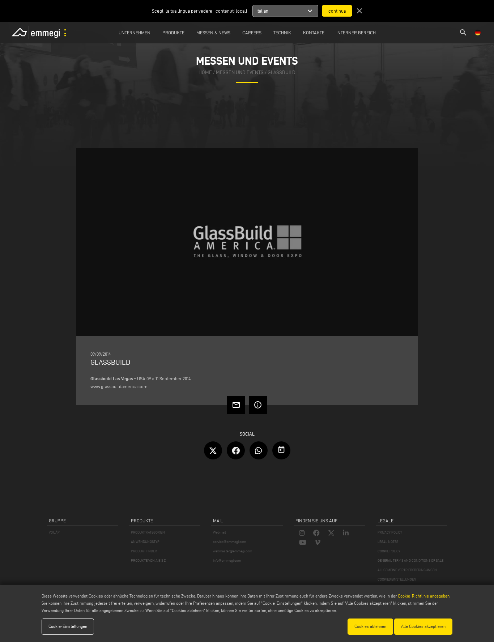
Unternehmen (134, 32)
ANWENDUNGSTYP (145, 542)
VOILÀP (54, 532)
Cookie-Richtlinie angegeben (424, 596)
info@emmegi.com (227, 560)
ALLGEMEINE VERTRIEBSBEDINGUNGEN (407, 570)
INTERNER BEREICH (356, 32)
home (205, 73)
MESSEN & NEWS (213, 32)
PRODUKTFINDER (144, 551)
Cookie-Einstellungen (67, 626)
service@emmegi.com (229, 542)
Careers (251, 32)
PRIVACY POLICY (390, 532)
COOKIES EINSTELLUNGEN (397, 579)
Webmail (219, 532)
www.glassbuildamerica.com (119, 386)
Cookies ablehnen (370, 626)
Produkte (173, 32)
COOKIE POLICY (389, 551)
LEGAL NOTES (388, 542)
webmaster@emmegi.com (232, 551)
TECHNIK (282, 32)
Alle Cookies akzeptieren (423, 626)
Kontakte (313, 32)
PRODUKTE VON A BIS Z (148, 560)
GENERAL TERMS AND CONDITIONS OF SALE (410, 560)
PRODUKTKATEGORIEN (148, 532)
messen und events (240, 73)
